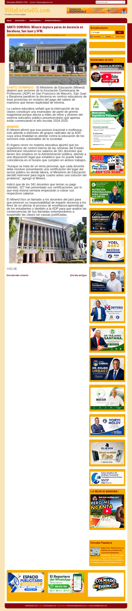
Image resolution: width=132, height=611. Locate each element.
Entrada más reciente (17, 275)
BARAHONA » (20, 21)
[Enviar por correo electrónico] (8, 268)
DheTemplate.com (49, 606)
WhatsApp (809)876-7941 (17, 2)
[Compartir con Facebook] (15, 268)
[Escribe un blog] (10, 268)
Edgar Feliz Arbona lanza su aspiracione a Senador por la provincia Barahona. (112, 550)
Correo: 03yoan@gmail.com (41, 2)
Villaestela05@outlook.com (76, 606)
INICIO (9, 21)
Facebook (97, 37)
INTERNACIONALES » (53, 21)
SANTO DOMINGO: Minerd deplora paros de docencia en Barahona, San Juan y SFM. (45, 29)
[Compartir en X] (13, 268)
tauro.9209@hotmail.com (98, 606)
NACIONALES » (35, 21)
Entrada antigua (78, 275)
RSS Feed (120, 37)
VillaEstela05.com (27, 10)
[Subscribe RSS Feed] (115, 37)
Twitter (108, 37)
